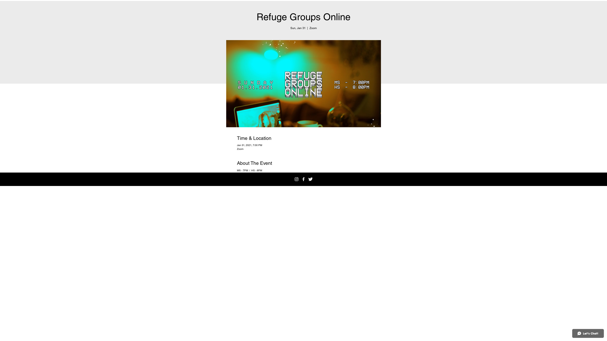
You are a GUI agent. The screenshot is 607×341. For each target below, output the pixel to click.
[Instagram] (296, 179)
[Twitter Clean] (310, 179)
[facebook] (303, 179)
